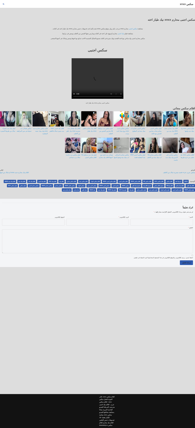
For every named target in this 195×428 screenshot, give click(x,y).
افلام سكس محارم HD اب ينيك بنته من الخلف (154, 156)
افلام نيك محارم (180, 185)
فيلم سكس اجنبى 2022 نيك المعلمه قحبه (137, 156)
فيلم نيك (131, 190)
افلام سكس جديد (83, 181)
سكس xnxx (125, 185)
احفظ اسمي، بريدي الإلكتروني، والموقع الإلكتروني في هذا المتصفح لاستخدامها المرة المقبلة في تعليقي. (163, 257)
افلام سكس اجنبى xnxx (109, 181)
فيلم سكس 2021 (12, 185)
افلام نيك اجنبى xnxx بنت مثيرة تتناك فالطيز (56, 130)
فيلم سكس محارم (141, 190)
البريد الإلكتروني (124, 217)
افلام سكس (169, 181)
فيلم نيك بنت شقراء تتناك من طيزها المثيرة (8, 130)
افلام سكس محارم (71, 181)
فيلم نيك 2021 (122, 190)
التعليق (190, 227)
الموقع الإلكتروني (59, 217)
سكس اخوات (81, 185)
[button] (3, 4)
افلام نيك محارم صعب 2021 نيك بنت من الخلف (171, 131)
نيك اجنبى (121, 33)
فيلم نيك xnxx (112, 190)
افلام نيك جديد (21, 181)
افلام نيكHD (169, 185)
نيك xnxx (92, 190)
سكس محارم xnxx (47, 185)
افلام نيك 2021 (52, 181)
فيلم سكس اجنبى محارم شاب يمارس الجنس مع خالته (155, 131)
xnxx (186, 181)
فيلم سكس (23, 185)
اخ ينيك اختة (178, 181)
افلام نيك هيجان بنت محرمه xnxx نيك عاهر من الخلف (73, 131)
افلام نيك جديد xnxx (10, 181)
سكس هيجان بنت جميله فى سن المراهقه (24, 130)
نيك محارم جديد (67, 190)
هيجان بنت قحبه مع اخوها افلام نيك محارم (106, 156)
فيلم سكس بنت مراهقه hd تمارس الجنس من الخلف (105, 131)
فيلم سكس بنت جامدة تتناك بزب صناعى (73, 156)
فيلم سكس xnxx (189, 190)
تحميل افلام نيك (147, 185)
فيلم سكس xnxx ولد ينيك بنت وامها (187, 130)
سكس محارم (58, 185)
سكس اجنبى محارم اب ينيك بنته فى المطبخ (138, 130)
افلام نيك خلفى (190, 185)
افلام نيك (61, 181)
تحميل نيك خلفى (136, 185)
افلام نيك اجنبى (42, 181)
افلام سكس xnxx (135, 181)
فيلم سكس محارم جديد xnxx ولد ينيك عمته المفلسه (40, 131)
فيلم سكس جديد (153, 190)
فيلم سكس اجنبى (177, 190)
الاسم (191, 217)
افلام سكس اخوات (95, 181)
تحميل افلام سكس (158, 185)
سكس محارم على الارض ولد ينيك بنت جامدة (171, 157)
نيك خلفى (84, 190)
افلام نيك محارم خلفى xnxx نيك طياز (89, 130)
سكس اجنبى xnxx (104, 185)
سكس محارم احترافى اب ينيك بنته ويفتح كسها (121, 156)
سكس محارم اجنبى (34, 185)
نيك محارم (76, 190)
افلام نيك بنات (31, 181)
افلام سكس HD (147, 181)
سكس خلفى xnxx (70, 185)
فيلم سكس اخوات (165, 190)
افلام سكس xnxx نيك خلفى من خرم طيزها (187, 156)
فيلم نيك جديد (101, 190)
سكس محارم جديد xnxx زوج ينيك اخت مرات (122, 131)
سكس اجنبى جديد (91, 185)
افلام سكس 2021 (158, 181)
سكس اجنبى (133, 29)
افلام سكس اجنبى (123, 181)
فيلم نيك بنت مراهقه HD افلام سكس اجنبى (88, 156)
